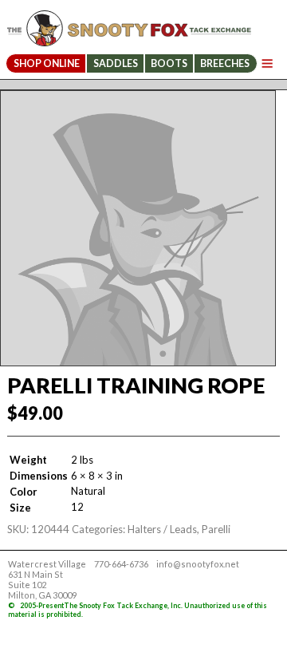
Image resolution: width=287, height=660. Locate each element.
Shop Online (47, 63)
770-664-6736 (121, 564)
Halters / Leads (162, 529)
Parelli (216, 529)
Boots (169, 63)
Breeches (225, 63)
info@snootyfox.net (197, 564)
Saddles (115, 63)
